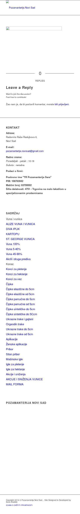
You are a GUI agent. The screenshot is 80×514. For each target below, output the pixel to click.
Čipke (9, 284)
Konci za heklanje (16, 274)
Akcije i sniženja (15, 374)
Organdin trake (15, 324)
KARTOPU (12, 234)
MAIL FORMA (14, 384)
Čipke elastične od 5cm (20, 294)
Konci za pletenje (16, 269)
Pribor (9, 349)
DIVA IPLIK (13, 229)
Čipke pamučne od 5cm (20, 304)
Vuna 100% (13, 244)
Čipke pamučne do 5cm (20, 299)
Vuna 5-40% (13, 249)
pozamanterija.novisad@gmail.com (25, 151)
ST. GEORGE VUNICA (20, 239)
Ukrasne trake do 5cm (19, 329)
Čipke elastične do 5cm (20, 289)
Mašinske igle (14, 359)
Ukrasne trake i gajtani (19, 319)
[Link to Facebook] (71, 509)
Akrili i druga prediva (18, 259)
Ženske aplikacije (16, 344)
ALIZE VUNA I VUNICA (20, 224)
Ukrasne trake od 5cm (19, 334)
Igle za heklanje (15, 369)
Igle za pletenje (15, 364)
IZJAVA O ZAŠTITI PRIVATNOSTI (19, 505)
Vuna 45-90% (14, 254)
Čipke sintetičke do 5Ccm (21, 314)
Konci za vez (14, 279)
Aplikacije (11, 339)
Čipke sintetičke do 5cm (20, 309)
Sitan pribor (13, 354)
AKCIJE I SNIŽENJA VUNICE (24, 379)
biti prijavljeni (62, 104)
